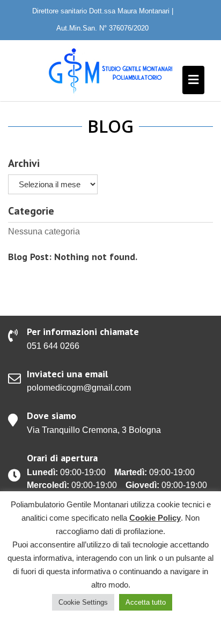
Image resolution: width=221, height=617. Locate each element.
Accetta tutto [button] (146, 602)
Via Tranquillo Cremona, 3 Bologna (94, 430)
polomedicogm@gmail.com (79, 387)
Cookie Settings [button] (83, 602)
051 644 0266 (53, 346)
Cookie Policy (155, 517)
